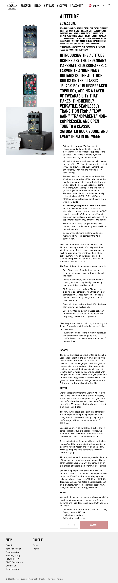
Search (9, 545)
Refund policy (12, 559)
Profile (36, 548)
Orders (36, 545)
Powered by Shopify (36, 579)
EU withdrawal (12, 569)
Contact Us (11, 565)
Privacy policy (12, 552)
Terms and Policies (55, 579)
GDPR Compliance (14, 562)
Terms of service (13, 548)
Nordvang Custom (20, 579)
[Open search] (103, 5)
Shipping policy (13, 555)
